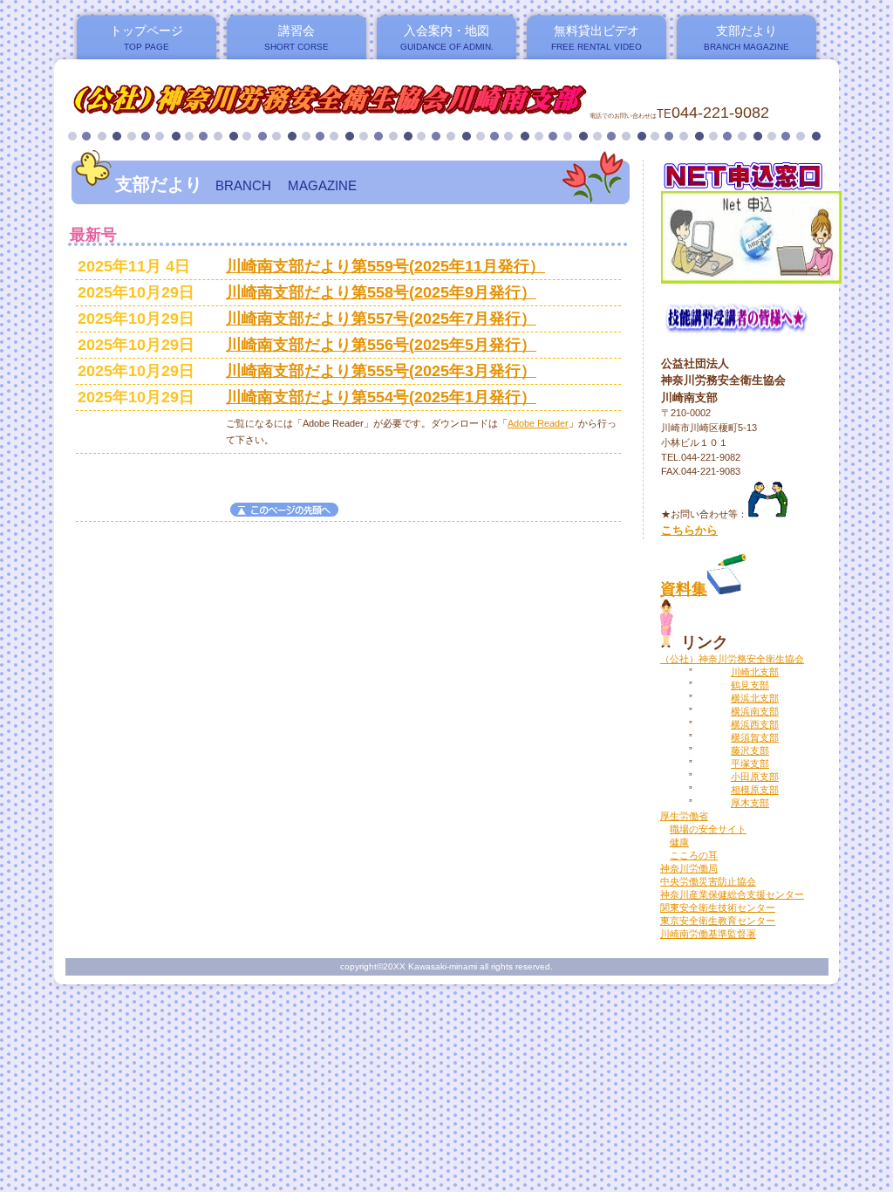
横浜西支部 (755, 724)
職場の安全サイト (708, 829)
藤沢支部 (750, 750)
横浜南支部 (755, 711)
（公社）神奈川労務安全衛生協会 (732, 659)
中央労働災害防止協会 (708, 881)
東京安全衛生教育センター (717, 920)
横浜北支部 (755, 698)
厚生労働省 (684, 816)
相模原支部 (755, 789)
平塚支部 (750, 763)
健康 (679, 842)
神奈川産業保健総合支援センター (732, 894)
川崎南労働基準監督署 (708, 933)
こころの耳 (694, 855)
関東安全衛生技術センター (717, 907)
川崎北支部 (755, 672)
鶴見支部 (750, 685)
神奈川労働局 (689, 868)
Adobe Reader (538, 423)
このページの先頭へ (284, 510)
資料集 (683, 589)
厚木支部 (750, 803)
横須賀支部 (755, 737)
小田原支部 (755, 776)
